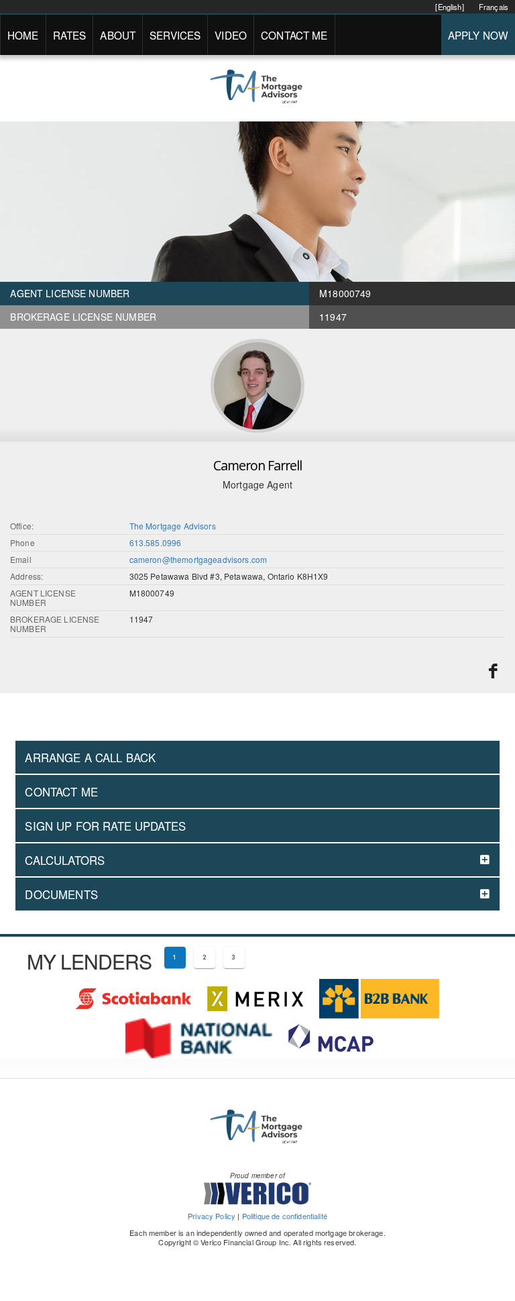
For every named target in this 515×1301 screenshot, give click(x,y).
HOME (23, 35)
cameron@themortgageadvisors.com (198, 559)
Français (493, 6)
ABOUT (117, 35)
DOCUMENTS (61, 894)
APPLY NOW (478, 35)
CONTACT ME (294, 35)
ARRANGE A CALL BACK (90, 757)
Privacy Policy (211, 1215)
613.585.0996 (155, 542)
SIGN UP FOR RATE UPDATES (105, 826)
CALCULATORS (65, 860)
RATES (70, 35)
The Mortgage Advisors (172, 525)
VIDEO (231, 35)
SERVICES (175, 35)
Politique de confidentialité (284, 1215)
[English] (449, 6)
